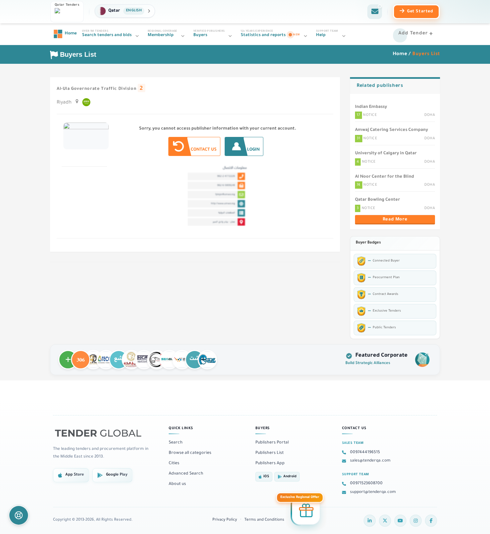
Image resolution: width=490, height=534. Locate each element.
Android (289, 477)
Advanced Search (186, 474)
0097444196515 (365, 452)
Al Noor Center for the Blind (384, 177)
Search (176, 442)
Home (400, 54)
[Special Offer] (306, 512)
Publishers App (270, 463)
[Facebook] (431, 521)
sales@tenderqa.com (370, 461)
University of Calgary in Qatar (386, 153)
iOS (266, 477)
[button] (125, 11)
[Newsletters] (374, 11)
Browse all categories (190, 453)
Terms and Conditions (264, 520)
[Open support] (18, 515)
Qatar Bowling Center (377, 200)
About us (177, 484)
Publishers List (269, 453)
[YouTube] (400, 521)
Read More (395, 219)
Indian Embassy (371, 107)
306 (80, 356)
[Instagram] (416, 521)
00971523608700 (366, 483)
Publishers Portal (272, 442)
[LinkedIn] (370, 521)
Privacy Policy (224, 520)
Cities (174, 463)
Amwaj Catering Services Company (391, 130)
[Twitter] (385, 521)
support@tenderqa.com (373, 492)
